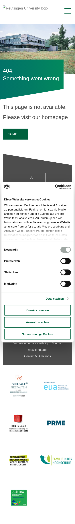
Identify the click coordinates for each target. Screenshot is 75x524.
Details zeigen (55, 298)
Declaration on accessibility (30, 343)
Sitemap (57, 343)
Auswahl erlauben (37, 322)
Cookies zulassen (37, 310)
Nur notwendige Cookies (37, 334)
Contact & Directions (37, 356)
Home (12, 134)
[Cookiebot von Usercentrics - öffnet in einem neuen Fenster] (55, 186)
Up (31, 177)
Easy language (37, 349)
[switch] (65, 261)
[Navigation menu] (67, 11)
